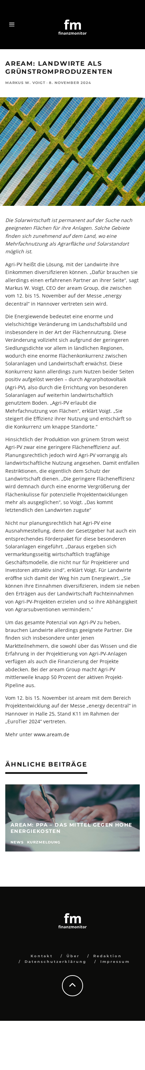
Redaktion (107, 956)
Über (73, 956)
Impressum (115, 961)
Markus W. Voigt (25, 82)
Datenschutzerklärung (56, 961)
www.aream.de (51, 734)
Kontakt (42, 956)
